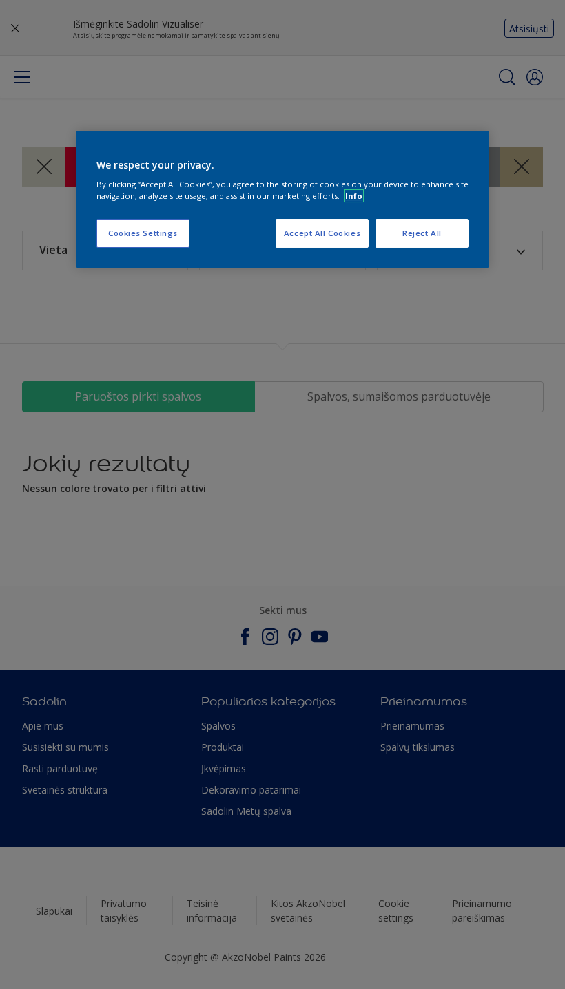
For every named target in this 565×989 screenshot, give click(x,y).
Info (353, 196)
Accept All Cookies (322, 233)
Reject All (422, 233)
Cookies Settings (143, 233)
